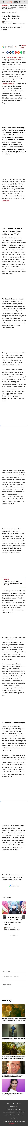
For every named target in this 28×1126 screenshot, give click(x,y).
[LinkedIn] (13, 52)
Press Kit (18, 1103)
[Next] (23, 917)
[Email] (24, 52)
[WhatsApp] (21, 52)
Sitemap (20, 1115)
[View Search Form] (24, 2)
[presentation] (14, 907)
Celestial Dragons (8, 84)
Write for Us (10, 1103)
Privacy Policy (20, 1112)
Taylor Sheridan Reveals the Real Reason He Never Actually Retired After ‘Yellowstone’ (12, 1075)
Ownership (13, 1115)
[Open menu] (3, 2)
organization (16, 60)
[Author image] (3, 22)
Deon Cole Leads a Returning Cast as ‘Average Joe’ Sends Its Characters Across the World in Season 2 (14, 1020)
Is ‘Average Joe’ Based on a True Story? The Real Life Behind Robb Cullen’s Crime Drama (13, 1039)
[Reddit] (18, 52)
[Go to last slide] (4, 917)
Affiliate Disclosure (9, 1112)
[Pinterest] (16, 52)
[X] (10, 52)
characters (13, 57)
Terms (7, 1115)
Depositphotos (14, 1118)
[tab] (10, 935)
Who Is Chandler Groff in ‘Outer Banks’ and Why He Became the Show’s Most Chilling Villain (13, 1057)
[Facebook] (7, 52)
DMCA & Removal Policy (14, 1109)
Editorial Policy (14, 1106)
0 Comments (21, 24)
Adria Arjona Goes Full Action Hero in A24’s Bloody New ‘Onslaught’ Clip (12, 1094)
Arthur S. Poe (9, 22)
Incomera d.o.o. (14, 1124)
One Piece (5, 201)
